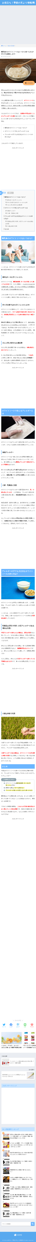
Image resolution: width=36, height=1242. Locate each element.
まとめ (6, 229)
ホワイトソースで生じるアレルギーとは (16, 208)
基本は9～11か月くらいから (13, 200)
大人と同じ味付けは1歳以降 (13, 205)
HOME (19, 1235)
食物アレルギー (10, 210)
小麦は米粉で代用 (11, 226)
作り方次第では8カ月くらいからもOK (16, 202)
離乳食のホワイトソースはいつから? (15, 197)
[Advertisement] (18, 23)
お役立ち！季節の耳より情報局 (18, 2)
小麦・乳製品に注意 (11, 213)
